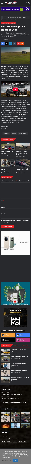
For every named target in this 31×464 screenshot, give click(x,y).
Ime (2, 200)
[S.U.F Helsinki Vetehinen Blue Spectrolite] (5, 366)
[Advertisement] (15, 268)
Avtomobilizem (14, 19)
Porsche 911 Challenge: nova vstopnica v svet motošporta (22, 169)
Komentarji (25, 345)
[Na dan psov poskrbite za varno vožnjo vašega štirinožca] (8, 163)
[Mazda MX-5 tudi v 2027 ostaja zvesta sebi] (23, 146)
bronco (7, 133)
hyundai (25, 436)
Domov (4, 19)
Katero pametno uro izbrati (19, 370)
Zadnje (16, 345)
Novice (8, 19)
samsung (9, 441)
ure (8, 444)
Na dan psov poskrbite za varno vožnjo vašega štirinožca (7, 169)
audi (3, 436)
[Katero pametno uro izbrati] (5, 373)
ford (14, 133)
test (25, 441)
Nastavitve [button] (5, 460)
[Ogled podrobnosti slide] (15, 9)
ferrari (12, 436)
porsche (23, 438)
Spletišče (3, 214)
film (16, 436)
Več (10, 460)
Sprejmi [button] (15, 460)
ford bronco (23, 133)
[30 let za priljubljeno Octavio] (8, 146)
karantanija (4, 438)
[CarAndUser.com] (10, 2)
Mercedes (11, 438)
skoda (15, 441)
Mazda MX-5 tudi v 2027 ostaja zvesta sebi (21, 153)
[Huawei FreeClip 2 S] (15, 425)
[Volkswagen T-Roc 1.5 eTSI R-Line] (5, 352)
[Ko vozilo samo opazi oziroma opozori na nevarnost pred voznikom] (25, 425)
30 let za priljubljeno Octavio (7, 152)
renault (3, 441)
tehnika (20, 441)
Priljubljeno (6, 345)
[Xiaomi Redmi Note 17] (5, 425)
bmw (7, 436)
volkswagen (13, 444)
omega (17, 438)
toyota (3, 444)
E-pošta (3, 207)
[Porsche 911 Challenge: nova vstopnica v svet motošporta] (23, 163)
